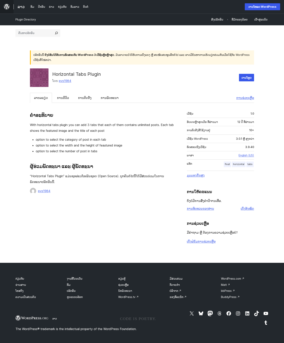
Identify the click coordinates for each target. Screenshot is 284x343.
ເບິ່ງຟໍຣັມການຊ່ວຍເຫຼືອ (201, 241)
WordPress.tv (128, 297)
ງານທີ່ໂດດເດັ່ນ (74, 278)
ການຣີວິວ (63, 98)
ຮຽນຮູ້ (122, 278)
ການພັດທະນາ (110, 98)
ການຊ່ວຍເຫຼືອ (245, 98)
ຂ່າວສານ (20, 284)
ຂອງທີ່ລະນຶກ (178, 297)
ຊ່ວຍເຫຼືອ (123, 284)
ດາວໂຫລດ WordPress (262, 6)
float (227, 164)
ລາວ (54, 318)
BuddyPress (230, 297)
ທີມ (69, 284)
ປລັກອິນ (71, 290)
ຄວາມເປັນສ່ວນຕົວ (25, 297)
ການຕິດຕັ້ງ (85, 98)
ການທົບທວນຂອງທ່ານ (200, 208)
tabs (250, 164)
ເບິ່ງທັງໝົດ (247, 208)
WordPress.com (232, 278)
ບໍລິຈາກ (175, 290)
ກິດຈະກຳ (175, 284)
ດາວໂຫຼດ (246, 77)
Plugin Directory (25, 19)
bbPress (228, 290)
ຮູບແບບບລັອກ (75, 297)
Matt (225, 284)
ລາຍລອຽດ (41, 98)
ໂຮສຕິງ (19, 290)
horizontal (238, 164)
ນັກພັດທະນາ (125, 290)
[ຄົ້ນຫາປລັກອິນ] (56, 33)
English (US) (246, 155)
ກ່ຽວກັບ (19, 278)
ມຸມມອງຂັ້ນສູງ (196, 175)
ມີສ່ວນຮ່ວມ (176, 278)
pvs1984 (65, 81)
